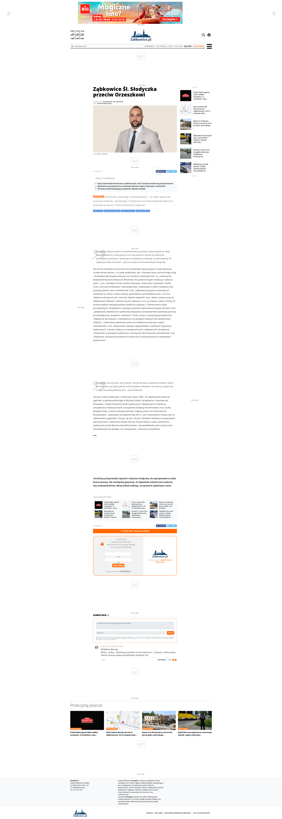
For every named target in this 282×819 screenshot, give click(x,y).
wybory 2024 (98, 211)
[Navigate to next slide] (274, 12)
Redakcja (149, 813)
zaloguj (118, 565)
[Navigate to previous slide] (8, 12)
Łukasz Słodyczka (128, 211)
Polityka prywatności (201, 813)
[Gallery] (141, 13)
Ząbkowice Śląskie (142, 211)
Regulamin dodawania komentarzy (177, 813)
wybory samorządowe (112, 211)
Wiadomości (99, 197)
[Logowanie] (209, 35)
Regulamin (159, 813)
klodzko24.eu (148, 792)
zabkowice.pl (123, 794)
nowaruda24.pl (136, 792)
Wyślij (170, 633)
